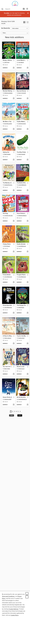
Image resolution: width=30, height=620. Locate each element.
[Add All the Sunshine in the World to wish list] (27, 405)
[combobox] (11, 9)
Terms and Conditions (8, 596)
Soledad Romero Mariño (9, 185)
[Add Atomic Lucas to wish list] (27, 374)
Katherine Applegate (9, 93)
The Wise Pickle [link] (21, 152)
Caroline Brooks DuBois (23, 399)
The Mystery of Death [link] (8, 183)
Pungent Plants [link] (21, 275)
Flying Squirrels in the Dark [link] (8, 305)
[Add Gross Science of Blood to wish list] (27, 221)
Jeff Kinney (6, 62)
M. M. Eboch (7, 246)
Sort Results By (5, 28)
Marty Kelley (7, 368)
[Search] (2, 9)
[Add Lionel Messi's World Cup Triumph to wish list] (27, 68)
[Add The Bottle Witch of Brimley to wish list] (27, 190)
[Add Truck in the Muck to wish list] (27, 344)
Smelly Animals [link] (21, 244)
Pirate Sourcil (21, 368)
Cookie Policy (14, 615)
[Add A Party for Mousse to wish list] (14, 344)
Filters (4, 33)
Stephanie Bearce (22, 215)
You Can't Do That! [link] (8, 366)
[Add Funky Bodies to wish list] (14, 282)
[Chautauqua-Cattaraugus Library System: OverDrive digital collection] (15, 3)
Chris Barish (21, 62)
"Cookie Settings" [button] (14, 609)
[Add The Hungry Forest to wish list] (27, 313)
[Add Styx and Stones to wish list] (27, 98)
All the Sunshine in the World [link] (22, 397)
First (11, 415)
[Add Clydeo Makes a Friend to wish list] (27, 129)
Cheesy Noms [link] (7, 244)
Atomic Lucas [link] (20, 366)
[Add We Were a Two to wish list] (14, 129)
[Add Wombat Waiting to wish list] (14, 98)
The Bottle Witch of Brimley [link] (22, 183)
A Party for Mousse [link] (8, 336)
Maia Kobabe (7, 154)
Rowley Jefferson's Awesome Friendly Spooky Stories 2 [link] (8, 60)
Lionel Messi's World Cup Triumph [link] (22, 60)
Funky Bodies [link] (7, 275)
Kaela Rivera (21, 307)
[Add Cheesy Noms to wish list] (14, 252)
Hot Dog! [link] (5, 213)
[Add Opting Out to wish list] (14, 160)
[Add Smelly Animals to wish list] (27, 252)
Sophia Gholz (21, 338)
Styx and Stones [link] (21, 91)
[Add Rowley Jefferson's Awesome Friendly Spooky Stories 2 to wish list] (14, 68)
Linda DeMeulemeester (23, 185)
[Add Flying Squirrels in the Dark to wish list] (14, 313)
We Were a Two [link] (7, 121)
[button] (24, 23)
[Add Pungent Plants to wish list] (27, 282)
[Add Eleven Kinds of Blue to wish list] (14, 405)
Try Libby (6, 13)
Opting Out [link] (6, 152)
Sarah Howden (21, 154)
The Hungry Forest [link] (22, 305)
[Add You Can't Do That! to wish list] (14, 374)
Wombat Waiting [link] (7, 91)
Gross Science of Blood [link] (22, 213)
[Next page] (20, 411)
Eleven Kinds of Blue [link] (8, 397)
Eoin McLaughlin (8, 123)
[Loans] (23, 9)
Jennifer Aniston (22, 123)
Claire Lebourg (7, 338)
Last (20, 415)
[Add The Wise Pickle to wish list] (27, 160)
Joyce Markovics (22, 246)
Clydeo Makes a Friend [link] (22, 121)
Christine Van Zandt (9, 215)
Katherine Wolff (7, 399)
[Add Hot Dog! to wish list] (14, 221)
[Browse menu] (27, 9)
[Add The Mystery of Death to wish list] (14, 190)
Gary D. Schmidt (22, 93)
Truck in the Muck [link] (22, 336)
